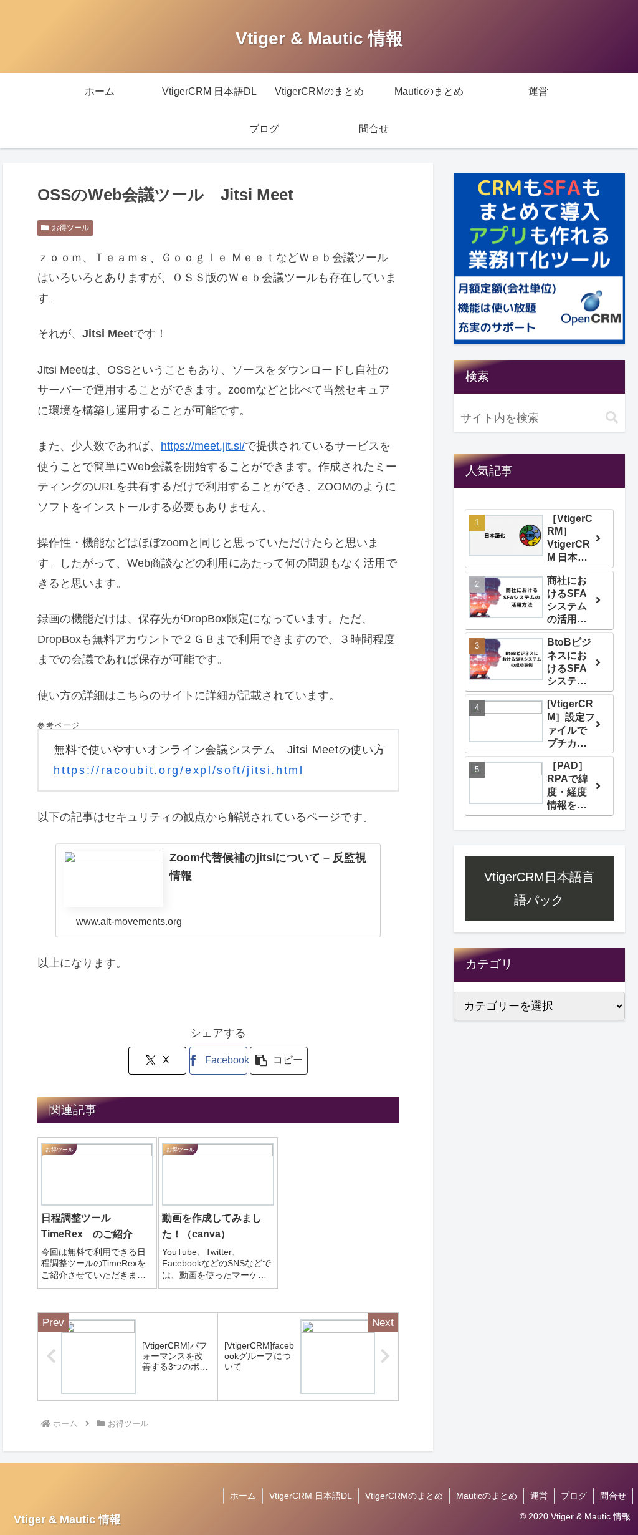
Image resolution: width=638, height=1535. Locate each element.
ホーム (243, 1496)
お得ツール (70, 227)
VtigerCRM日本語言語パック (539, 888)
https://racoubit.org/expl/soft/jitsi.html (179, 770)
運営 (539, 1496)
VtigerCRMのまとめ (404, 1496)
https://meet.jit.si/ (203, 446)
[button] (279, 1061)
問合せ (613, 1496)
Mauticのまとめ (486, 1496)
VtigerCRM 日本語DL (310, 1496)
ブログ (574, 1496)
